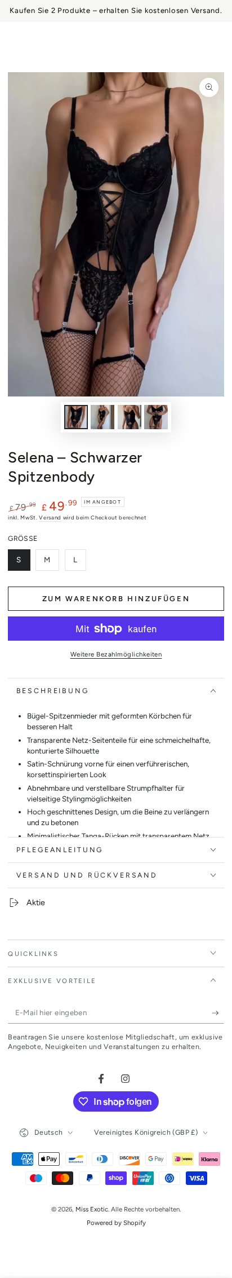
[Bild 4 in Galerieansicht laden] (156, 417)
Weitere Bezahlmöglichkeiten (116, 654)
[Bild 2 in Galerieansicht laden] (102, 417)
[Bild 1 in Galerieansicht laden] (76, 417)
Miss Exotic (91, 1209)
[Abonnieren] (218, 1013)
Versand (50, 517)
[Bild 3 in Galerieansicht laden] (129, 417)
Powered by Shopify (116, 1223)
